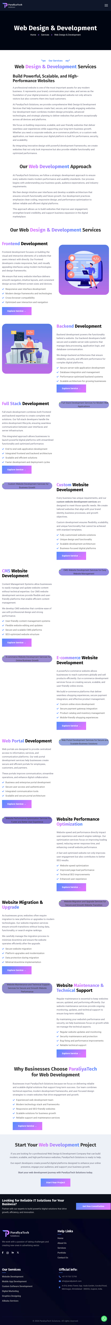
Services (45, 35)
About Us (62, 1243)
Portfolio (62, 1253)
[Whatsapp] (104, 1319)
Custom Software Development (17, 1286)
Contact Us (63, 1257)
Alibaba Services (10, 1301)
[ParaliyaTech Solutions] (12, 5)
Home (33, 35)
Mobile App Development (14, 1281)
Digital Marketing (10, 1291)
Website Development (12, 1276)
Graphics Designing (11, 1296)
